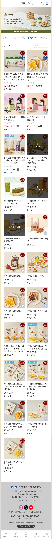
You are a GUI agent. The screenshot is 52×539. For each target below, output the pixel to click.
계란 (15, 37)
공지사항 (18, 500)
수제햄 (22, 37)
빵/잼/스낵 (32, 37)
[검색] (42, 3)
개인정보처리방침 (21, 512)
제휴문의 (34, 500)
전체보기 (6, 37)
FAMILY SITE (25, 526)
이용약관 (10, 512)
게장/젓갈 (43, 37)
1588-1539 (34, 487)
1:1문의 (26, 500)
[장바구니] (46, 3)
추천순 (37, 46)
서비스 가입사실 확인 (26, 518)
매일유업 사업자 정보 (36, 512)
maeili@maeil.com (29, 494)
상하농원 (25, 3)
